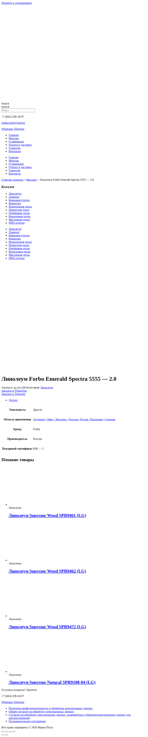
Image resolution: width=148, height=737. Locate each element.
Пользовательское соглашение (27, 721)
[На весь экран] (6, 731)
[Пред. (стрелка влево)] (2, 734)
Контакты (15, 151)
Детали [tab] (13, 400)
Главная (13, 135)
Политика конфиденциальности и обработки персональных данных (51, 708)
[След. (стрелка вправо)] (6, 734)
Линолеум (15, 193)
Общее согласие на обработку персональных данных (41, 711)
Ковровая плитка (19, 200)
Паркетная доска (19, 209)
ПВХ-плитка (17, 222)
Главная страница (12, 179)
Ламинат (14, 196)
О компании (16, 141)
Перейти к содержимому (16, 3)
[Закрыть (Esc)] (13, 731)
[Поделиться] (10, 731)
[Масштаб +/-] (2, 731)
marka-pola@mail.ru (13, 122)
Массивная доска (19, 219)
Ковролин (15, 203)
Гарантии (14, 148)
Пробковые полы (19, 213)
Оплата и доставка (20, 144)
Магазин (31, 179)
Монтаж (14, 138)
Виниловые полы (19, 216)
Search (5, 103)
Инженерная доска (20, 206)
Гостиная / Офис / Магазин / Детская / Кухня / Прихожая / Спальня (74, 419)
